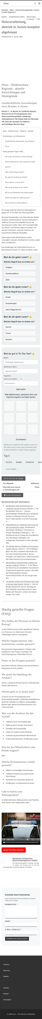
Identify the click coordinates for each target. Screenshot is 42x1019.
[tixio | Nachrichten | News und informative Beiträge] (6, 3)
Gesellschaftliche (12, 273)
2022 (7, 280)
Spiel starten (21, 389)
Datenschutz (6, 970)
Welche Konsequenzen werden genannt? (17, 198)
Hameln (33, 111)
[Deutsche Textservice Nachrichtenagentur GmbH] (7, 861)
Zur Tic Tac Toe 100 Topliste (13, 478)
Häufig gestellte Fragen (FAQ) (13, 151)
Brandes (9, 339)
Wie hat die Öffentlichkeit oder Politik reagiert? (19, 193)
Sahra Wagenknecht (13, 310)
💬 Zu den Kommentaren (12, 495)
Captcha (7, 376)
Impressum (6, 964)
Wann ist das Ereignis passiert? (14, 172)
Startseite (5, 10)
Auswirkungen (11, 303)
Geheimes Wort (10, 367)
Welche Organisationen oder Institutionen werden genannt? (20, 164)
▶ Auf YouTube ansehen (14, 850)
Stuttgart (9, 267)
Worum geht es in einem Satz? (14, 182)
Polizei (20, 119)
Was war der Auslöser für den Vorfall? (16, 187)
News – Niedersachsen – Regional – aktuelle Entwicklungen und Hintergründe (18, 133)
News (12, 10)
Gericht (8, 327)
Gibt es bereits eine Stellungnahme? (16, 203)
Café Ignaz (6, 988)
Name (6, 358)
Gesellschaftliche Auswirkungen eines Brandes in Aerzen (20, 143)
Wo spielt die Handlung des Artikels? (16, 177)
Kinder (8, 297)
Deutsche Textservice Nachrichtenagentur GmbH (25, 859)
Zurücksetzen (21, 439)
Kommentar (11, 904)
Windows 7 (6, 994)
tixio (14, 1014)
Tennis (8, 333)
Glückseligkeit (7, 999)
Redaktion (6, 976)
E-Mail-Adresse (13, 929)
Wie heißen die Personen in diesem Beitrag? (18, 157)
